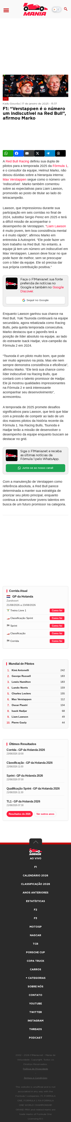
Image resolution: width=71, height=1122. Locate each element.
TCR (35, 944)
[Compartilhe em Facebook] (18, 153)
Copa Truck (35, 961)
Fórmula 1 (60, 166)
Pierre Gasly (19, 722)
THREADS (35, 1029)
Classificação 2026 (35, 884)
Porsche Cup (35, 952)
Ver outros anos (45, 814)
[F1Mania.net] (35, 9)
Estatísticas (35, 901)
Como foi (57, 610)
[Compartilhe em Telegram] (50, 153)
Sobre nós (35, 986)
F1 (6, 99)
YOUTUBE (35, 1003)
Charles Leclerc (21, 693)
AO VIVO (35, 858)
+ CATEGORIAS (36, 978)
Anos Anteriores (35, 892)
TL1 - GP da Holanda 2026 (23, 801)
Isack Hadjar (19, 710)
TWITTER (35, 1012)
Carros (35, 969)
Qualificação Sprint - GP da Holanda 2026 (33, 788)
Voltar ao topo (35, 842)
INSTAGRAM (36, 1021)
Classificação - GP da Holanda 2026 (29, 762)
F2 (35, 910)
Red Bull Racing (17, 161)
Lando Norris (20, 687)
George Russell (21, 676)
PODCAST (35, 1038)
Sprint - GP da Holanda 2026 (25, 775)
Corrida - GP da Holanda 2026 (26, 749)
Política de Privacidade (35, 1069)
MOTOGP (35, 927)
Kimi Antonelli (20, 670)
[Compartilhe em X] (39, 153)
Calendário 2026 (35, 875)
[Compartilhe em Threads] (60, 153)
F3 (35, 918)
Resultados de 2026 (20, 814)
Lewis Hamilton (21, 681)
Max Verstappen (14, 179)
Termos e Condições (35, 1078)
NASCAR (35, 935)
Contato (35, 995)
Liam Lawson (56, 226)
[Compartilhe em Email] (29, 153)
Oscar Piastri (19, 705)
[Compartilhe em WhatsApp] (8, 153)
